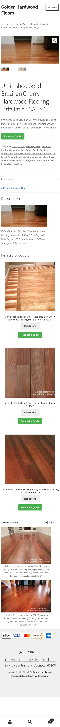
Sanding (32, 157)
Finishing (44, 150)
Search (30, 722)
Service (4, 160)
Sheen (12, 160)
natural (48, 153)
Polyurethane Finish (17, 157)
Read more (30, 325)
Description (7, 179)
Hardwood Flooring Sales (21, 659)
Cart (46, 719)
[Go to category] (51, 522)
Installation (7, 153)
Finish (15, 24)
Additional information (13, 188)
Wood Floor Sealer (15, 163)
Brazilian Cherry (33, 146)
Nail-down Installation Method (28, 153)
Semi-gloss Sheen (45, 157)
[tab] (30, 179)
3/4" (14, 146)
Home (7, 24)
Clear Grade (26, 150)
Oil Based (24, 24)
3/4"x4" (21, 146)
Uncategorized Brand (32, 160)
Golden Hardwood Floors (19, 10)
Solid (18, 160)
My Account (10, 722)
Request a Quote (12, 136)
